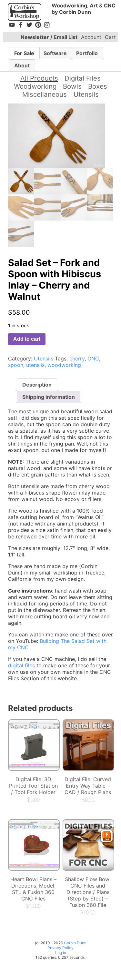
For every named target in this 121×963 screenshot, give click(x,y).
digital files (21, 665)
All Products (39, 78)
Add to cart (26, 339)
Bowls (72, 86)
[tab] (24, 53)
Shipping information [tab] (48, 397)
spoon (15, 365)
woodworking (64, 365)
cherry (77, 358)
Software (55, 53)
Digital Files (83, 78)
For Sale (24, 53)
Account (91, 37)
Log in (60, 952)
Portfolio (87, 53)
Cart (110, 37)
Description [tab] (37, 384)
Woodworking (35, 86)
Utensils (86, 94)
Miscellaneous (44, 94)
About (22, 65)
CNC (93, 358)
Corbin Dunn (75, 942)
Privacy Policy (60, 947)
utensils (35, 365)
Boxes (97, 86)
